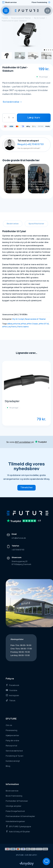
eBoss (10, 324)
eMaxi (23, 324)
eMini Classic (32, 324)
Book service (11, 2)
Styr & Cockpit (39, 18)
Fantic (14, 327)
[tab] (12, 223)
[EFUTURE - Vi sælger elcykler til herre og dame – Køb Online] (27, 10)
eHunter (16, 324)
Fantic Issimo (23, 327)
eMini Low (6, 327)
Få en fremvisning (39, 2)
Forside (5, 18)
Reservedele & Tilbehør (21, 18)
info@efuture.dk (19, 538)
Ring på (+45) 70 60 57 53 (31, 144)
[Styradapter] (26, 379)
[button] (6, 10)
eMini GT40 (44, 324)
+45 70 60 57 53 (18, 550)
